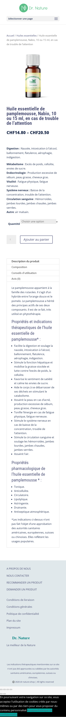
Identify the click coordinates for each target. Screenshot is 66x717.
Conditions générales (19, 607)
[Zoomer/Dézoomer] (11, 689)
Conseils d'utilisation (24, 273)
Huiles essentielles (26, 35)
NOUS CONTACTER (18, 575)
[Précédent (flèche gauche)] (1, 693)
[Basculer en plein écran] (7, 689)
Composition (19, 267)
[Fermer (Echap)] (1, 689)
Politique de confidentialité (23, 614)
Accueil (10, 35)
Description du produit (25, 261)
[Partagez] (4, 689)
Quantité (14, 224)
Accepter (32, 710)
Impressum (13, 627)
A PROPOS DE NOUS (19, 568)
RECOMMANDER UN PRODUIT (24, 582)
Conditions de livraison (20, 600)
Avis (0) (16, 278)
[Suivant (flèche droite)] (4, 693)
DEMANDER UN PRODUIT (22, 589)
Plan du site (14, 620)
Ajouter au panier (36, 239)
